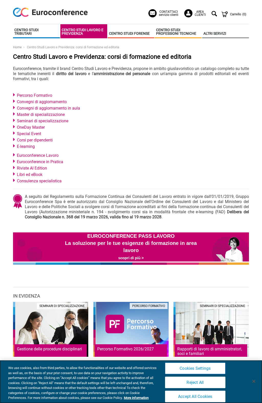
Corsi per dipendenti (35, 140)
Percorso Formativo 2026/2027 (125, 349)
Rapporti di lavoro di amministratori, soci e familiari (209, 351)
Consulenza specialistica (39, 181)
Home (17, 47)
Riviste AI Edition (32, 168)
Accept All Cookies (195, 396)
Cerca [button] (215, 14)
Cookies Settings (195, 368)
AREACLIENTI (200, 13)
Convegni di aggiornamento (42, 101)
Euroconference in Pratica (40, 161)
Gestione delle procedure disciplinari (49, 349)
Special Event (29, 133)
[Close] (253, 381)
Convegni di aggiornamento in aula (48, 108)
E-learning (26, 146)
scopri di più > (131, 258)
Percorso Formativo (34, 95)
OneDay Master (31, 127)
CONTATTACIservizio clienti (168, 13)
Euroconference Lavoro (38, 155)
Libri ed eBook (29, 174)
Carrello (238, 14)
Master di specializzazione (41, 114)
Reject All (195, 382)
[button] (36, 31)
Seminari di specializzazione (42, 120)
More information (136, 398)
